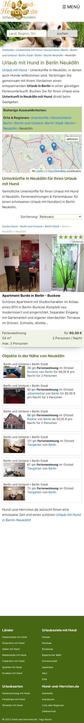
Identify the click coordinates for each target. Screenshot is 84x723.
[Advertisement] (42, 565)
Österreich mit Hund (13, 643)
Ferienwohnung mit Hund (16, 693)
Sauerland (47, 667)
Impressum (48, 699)
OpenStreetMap (57, 171)
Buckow (32, 371)
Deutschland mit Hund (14, 637)
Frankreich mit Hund (13, 661)
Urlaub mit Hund (14, 70)
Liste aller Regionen (53, 705)
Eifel (44, 679)
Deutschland (9, 226)
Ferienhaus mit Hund (13, 699)
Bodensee (47, 649)
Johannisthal (36, 393)
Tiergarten (34, 444)
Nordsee (46, 643)
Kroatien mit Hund (12, 673)
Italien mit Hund (11, 649)
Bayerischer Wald (51, 655)
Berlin (49, 371)
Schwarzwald (49, 661)
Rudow (32, 419)
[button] (49, 160)
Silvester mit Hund (12, 705)
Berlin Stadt (52, 226)
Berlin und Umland (31, 226)
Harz (44, 673)
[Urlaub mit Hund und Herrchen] (19, 19)
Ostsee (46, 637)
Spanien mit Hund (12, 667)
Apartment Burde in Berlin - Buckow (31, 296)
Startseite (47, 693)
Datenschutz (49, 711)
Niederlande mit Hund (14, 655)
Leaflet (39, 171)
